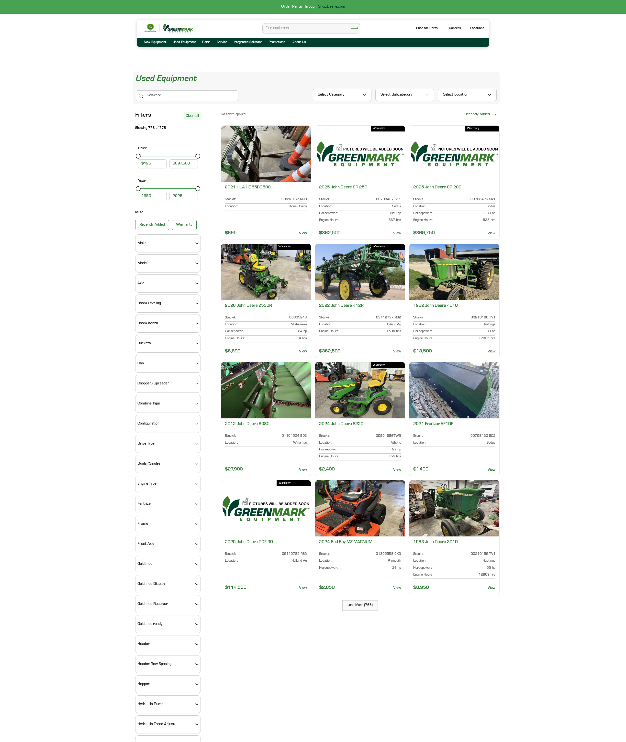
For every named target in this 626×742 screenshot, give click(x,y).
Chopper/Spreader (153, 384)
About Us (299, 42)
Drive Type (146, 444)
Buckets (144, 344)
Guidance (144, 564)
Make (141, 243)
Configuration (148, 424)
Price (142, 149)
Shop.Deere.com (331, 7)
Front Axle (145, 544)
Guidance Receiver (152, 604)
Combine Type (148, 404)
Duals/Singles (149, 464)
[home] (178, 28)
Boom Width (147, 324)
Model (142, 263)
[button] (477, 28)
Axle (140, 283)
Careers (455, 28)
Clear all (192, 116)
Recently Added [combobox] (477, 115)
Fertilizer (144, 504)
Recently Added (152, 225)
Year (142, 181)
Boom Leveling (149, 304)
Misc (139, 213)
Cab (140, 364)
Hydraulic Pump (150, 704)
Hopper (143, 684)
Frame (142, 524)
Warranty (184, 225)
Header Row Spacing (154, 664)
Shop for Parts (427, 28)
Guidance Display (151, 584)
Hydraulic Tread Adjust (156, 724)
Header (143, 644)
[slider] (138, 156)
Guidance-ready (149, 624)
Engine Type (146, 484)
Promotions (277, 42)
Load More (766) (360, 605)
